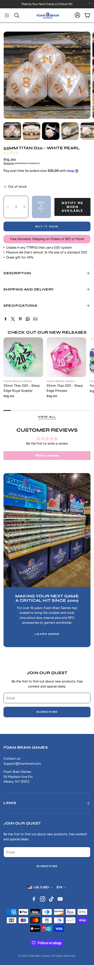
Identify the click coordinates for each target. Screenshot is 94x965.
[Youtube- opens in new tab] (60, 899)
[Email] (35, 319)
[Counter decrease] (8, 207)
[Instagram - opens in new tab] (42, 899)
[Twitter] (13, 319)
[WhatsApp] (28, 319)
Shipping (8, 163)
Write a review (47, 455)
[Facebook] (5, 319)
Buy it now (47, 226)
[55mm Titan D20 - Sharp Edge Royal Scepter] (23, 357)
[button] (6, 15)
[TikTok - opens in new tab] (51, 899)
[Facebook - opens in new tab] (34, 899)
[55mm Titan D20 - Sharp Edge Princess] (66, 357)
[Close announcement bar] (89, 3)
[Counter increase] (24, 207)
